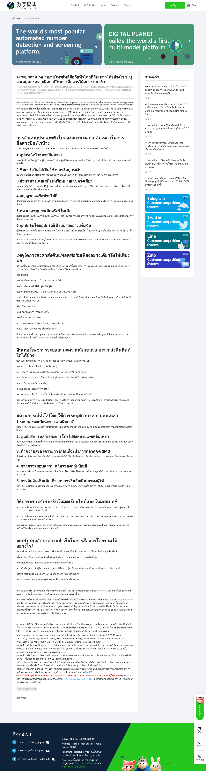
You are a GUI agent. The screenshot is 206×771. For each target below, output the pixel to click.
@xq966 (31, 750)
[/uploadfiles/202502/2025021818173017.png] (167, 221)
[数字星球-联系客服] (200, 708)
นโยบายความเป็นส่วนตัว (86, 763)
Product (75, 5)
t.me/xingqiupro (31, 742)
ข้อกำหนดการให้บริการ (73, 766)
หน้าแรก (16, 18)
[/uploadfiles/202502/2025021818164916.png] (167, 203)
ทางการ (199, 746)
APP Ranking (90, 5)
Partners (115, 5)
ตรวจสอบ (200, 760)
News (103, 5)
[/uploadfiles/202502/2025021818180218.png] (167, 259)
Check (127, 5)
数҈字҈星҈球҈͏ (20, 698)
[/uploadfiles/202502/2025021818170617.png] (167, 240)
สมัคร (200, 732)
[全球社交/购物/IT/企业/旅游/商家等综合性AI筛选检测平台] (57, 44)
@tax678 (34, 758)
